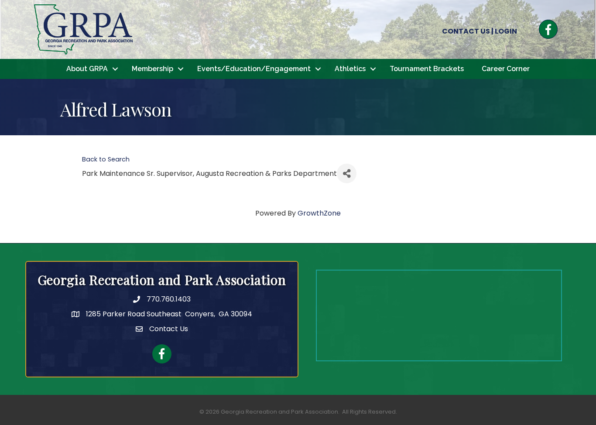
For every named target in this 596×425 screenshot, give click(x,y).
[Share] (346, 173)
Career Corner (506, 69)
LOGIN (506, 31)
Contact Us (168, 329)
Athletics (350, 69)
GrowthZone (319, 213)
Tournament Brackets (427, 69)
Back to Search (106, 159)
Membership (152, 69)
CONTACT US (466, 31)
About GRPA (87, 69)
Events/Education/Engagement (254, 69)
